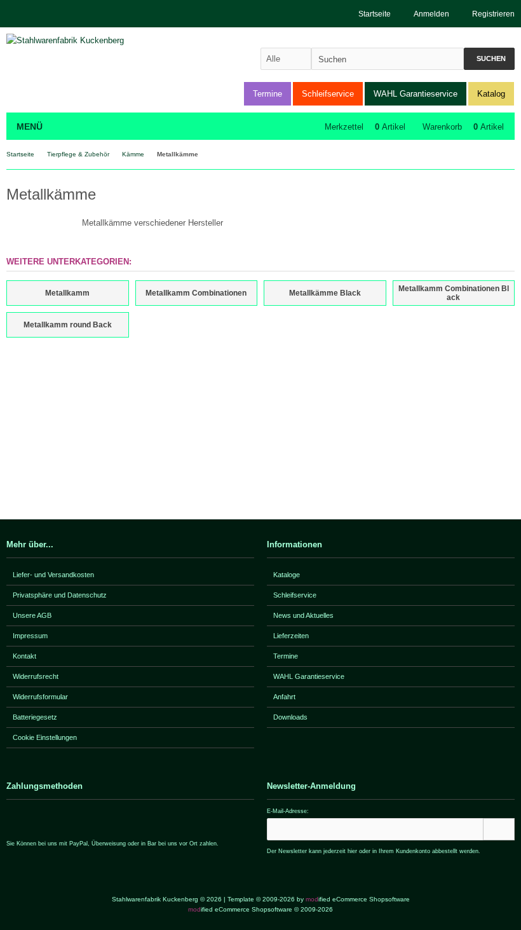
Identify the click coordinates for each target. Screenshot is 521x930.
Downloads (290, 717)
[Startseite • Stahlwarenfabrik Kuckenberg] (90, 40)
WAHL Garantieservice (415, 94)
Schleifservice (328, 94)
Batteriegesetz (35, 717)
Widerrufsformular (40, 697)
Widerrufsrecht (35, 676)
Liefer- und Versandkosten (53, 574)
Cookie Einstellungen (45, 737)
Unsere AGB (32, 615)
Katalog (491, 94)
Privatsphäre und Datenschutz (60, 595)
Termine (267, 94)
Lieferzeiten (291, 635)
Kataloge (286, 574)
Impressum (30, 635)
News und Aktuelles (303, 615)
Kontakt (24, 656)
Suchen (489, 59)
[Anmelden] (499, 829)
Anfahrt (284, 697)
